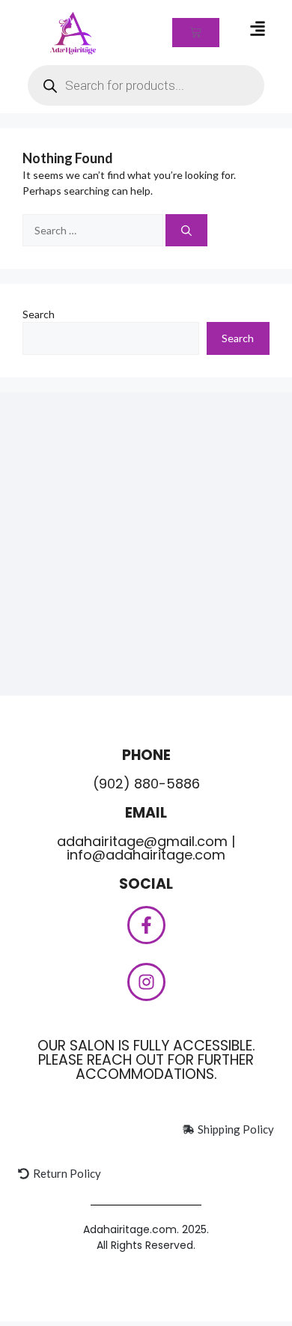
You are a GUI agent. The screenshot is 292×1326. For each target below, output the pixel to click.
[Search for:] (93, 230)
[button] (257, 28)
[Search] (186, 230)
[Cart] (195, 32)
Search (38, 314)
